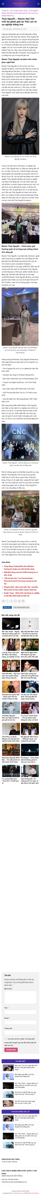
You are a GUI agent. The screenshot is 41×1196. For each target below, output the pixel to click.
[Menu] (3, 4)
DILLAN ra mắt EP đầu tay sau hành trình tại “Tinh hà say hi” (25, 1093)
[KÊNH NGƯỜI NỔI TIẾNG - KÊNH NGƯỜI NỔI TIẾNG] (20, 4)
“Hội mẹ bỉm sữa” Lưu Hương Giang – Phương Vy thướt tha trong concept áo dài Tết (20, 581)
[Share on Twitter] (11, 601)
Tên (6, 1008)
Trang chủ (5, 10)
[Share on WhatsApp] (3, 601)
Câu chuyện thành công (18, 10)
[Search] (38, 4)
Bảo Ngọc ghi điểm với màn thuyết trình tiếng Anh (24, 1075)
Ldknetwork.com (18, 1193)
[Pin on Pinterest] (19, 601)
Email (6, 1018)
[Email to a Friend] (15, 601)
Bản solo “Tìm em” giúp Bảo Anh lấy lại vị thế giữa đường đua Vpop (26, 1067)
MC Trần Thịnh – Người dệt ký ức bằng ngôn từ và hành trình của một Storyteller (26, 1085)
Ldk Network (35, 1193)
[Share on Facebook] (7, 601)
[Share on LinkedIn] (23, 601)
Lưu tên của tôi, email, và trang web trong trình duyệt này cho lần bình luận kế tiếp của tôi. (20, 1042)
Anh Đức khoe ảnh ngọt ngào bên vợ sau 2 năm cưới (25, 1102)
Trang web (8, 1028)
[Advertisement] (20, 879)
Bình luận (8, 989)
